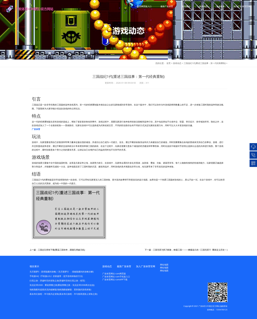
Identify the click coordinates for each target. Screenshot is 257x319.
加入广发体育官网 (242, 6)
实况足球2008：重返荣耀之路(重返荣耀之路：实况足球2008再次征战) (62, 285)
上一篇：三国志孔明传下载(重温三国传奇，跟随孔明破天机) (57, 249)
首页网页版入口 (144, 6)
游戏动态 (203, 6)
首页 (168, 63)
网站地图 (164, 264)
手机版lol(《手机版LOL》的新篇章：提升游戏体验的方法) (56, 276)
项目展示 (186, 6)
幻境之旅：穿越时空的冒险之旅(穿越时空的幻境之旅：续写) (57, 280)
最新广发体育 (166, 6)
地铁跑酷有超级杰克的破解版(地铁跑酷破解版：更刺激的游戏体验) (60, 289)
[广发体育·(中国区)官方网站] (32, 9)
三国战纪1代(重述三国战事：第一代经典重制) (205, 63)
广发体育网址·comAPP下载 (114, 279)
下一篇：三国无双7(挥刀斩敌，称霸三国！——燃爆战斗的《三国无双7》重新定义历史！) (186, 249)
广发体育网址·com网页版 (114, 273)
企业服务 (220, 6)
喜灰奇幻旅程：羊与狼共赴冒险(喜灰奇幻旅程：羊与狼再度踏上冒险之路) (63, 294)
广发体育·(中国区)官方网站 (209, 306)
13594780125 (221, 309)
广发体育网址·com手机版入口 (116, 276)
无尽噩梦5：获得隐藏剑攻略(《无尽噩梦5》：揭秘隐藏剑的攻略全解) (62, 271)
